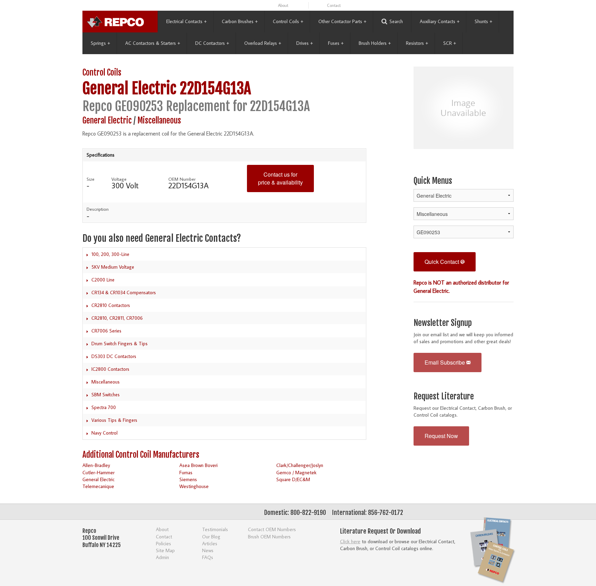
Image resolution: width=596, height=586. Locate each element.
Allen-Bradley (96, 465)
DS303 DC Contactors (113, 356)
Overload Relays (262, 43)
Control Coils (288, 21)
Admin (162, 557)
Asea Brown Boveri (198, 465)
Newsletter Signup (443, 323)
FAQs (207, 557)
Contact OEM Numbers (272, 529)
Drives (304, 43)
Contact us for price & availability (280, 178)
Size (91, 179)
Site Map (165, 550)
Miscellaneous (159, 121)
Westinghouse (194, 486)
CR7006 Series (106, 331)
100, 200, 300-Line (110, 254)
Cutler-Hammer (98, 472)
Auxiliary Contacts (439, 21)
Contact (334, 5)
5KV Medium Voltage (112, 267)
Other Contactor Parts (342, 21)
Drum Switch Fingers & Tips (119, 343)
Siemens (188, 479)
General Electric (129, 88)
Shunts (483, 21)
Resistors (417, 43)
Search (396, 21)
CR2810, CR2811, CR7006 (117, 318)
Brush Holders (375, 43)
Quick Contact (442, 262)
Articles (209, 543)
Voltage (119, 179)
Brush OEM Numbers (269, 536)
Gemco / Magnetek (296, 472)
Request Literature (444, 396)
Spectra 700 (103, 407)
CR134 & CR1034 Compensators (123, 292)
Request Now (441, 436)
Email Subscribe (445, 362)
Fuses (336, 43)
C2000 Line (103, 280)
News (207, 550)
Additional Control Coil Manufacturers (140, 455)
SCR (449, 43)
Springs (100, 43)
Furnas (185, 472)
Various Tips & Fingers (114, 420)
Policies (163, 543)
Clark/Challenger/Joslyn (299, 465)
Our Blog (211, 536)
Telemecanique (98, 486)
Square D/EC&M (293, 479)
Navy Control (104, 433)
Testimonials (215, 529)
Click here (350, 541)
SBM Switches (105, 394)
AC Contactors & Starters (152, 43)
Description (98, 209)
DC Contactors (212, 43)
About (283, 5)
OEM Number (182, 179)
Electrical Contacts (186, 21)
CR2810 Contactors (110, 305)
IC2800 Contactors (110, 369)
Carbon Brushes (240, 21)
